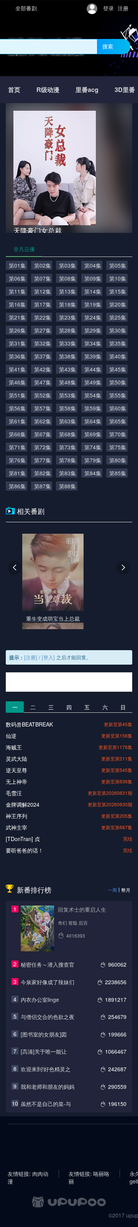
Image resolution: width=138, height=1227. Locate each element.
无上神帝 (16, 781)
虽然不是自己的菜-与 (46, 1104)
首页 (14, 89)
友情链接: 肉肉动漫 (28, 1173)
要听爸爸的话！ (24, 850)
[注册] (30, 657)
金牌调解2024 (22, 804)
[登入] (48, 657)
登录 (108, 8)
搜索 (107, 46)
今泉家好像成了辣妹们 (47, 982)
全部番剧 (26, 8)
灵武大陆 (16, 758)
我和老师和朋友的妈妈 (47, 1086)
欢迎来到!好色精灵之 (46, 1069)
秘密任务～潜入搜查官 (47, 964)
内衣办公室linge (40, 999)
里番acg (87, 89)
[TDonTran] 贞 (23, 839)
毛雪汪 (14, 793)
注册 (123, 8)
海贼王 (14, 747)
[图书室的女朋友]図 (44, 1034)
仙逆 (11, 735)
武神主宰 (16, 827)
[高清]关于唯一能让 (44, 1051)
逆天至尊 (16, 770)
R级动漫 (47, 89)
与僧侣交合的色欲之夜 (47, 1016)
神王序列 (16, 816)
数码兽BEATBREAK (29, 724)
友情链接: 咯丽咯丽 (89, 1173)
